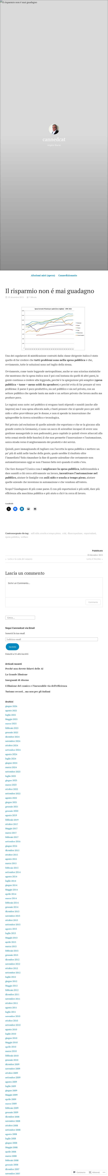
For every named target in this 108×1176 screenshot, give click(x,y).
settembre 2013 (12, 924)
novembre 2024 (12, 741)
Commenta (93, 602)
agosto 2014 (11, 876)
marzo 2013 (11, 946)
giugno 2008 (11, 1142)
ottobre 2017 (11, 824)
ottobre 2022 (11, 789)
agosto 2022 (11, 797)
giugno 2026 (11, 706)
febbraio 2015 (11, 867)
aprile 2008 (10, 1151)
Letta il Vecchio (94, 559)
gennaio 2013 (11, 955)
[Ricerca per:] (20, 617)
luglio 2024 (10, 758)
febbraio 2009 (11, 1108)
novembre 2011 (12, 998)
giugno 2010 (11, 1038)
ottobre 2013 (11, 920)
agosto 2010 (11, 1029)
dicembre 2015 (12, 850)
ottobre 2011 (11, 1003)
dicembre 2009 (12, 1064)
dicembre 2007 (12, 1169)
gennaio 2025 (11, 732)
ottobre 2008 (11, 1125)
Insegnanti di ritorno (17, 680)
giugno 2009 (11, 1090)
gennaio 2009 (11, 1112)
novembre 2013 (12, 915)
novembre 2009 (12, 1068)
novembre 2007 (12, 1173)
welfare (24, 536)
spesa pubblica (12, 536)
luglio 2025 (10, 714)
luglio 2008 (10, 1138)
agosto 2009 (11, 1081)
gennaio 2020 (11, 810)
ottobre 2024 (11, 745)
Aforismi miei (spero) (43, 275)
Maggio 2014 (11, 889)
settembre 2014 (12, 872)
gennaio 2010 (11, 1059)
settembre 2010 (12, 1024)
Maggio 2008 (11, 1147)
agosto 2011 (11, 1007)
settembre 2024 (12, 749)
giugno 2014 (11, 885)
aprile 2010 (10, 1046)
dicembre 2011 (12, 994)
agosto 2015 (11, 859)
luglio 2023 (10, 776)
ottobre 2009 (11, 1073)
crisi (64, 533)
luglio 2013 (10, 933)
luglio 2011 (10, 1011)
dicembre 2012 (12, 959)
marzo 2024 (11, 767)
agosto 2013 (11, 928)
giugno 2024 (11, 762)
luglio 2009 (10, 1086)
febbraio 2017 (11, 837)
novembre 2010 (12, 1016)
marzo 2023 (11, 784)
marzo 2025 (11, 723)
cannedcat (54, 139)
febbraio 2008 (11, 1160)
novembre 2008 (12, 1121)
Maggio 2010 (11, 1042)
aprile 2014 (10, 894)
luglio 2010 (10, 1033)
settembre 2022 (12, 793)
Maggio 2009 (11, 1094)
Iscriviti (12, 646)
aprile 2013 (10, 942)
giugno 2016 (11, 845)
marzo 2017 (11, 832)
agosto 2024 (11, 754)
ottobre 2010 (11, 1020)
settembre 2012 (12, 972)
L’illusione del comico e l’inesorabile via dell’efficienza (36, 685)
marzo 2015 (11, 863)
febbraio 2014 (11, 902)
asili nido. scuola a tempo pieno (46, 533)
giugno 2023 (11, 780)
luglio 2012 (10, 976)
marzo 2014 (11, 898)
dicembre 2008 (12, 1116)
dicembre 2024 (12, 736)
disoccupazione (75, 533)
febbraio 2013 (11, 950)
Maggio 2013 (11, 937)
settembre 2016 (12, 841)
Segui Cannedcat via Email (20, 628)
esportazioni (90, 533)
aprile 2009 (10, 1099)
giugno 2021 (11, 802)
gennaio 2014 (11, 907)
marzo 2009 (11, 1103)
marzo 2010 (11, 1051)
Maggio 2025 (11, 719)
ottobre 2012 (11, 968)
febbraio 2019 (11, 819)
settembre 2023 (12, 771)
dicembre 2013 (12, 911)
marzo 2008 (11, 1156)
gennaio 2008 (11, 1164)
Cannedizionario (67, 275)
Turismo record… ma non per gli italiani (27, 691)
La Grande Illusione (16, 674)
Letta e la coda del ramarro (18, 559)
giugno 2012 (11, 981)
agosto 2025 (11, 710)
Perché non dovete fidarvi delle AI (24, 668)
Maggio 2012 (11, 985)
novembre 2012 (12, 963)
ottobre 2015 (11, 854)
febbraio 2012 (11, 990)
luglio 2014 (10, 880)
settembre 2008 (12, 1129)
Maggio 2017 (11, 828)
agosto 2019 (11, 815)
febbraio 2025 (11, 728)
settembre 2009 (12, 1077)
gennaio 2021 (11, 806)
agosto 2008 (11, 1134)
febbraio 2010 (11, 1055)
